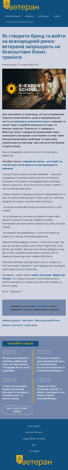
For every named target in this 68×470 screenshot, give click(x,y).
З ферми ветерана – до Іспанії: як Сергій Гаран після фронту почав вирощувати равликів (32, 165)
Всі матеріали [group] (13, 16)
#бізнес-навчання (12, 325)
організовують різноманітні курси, (30, 121)
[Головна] (20, 6)
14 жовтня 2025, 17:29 (29, 65)
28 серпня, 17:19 (9, 353)
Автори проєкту (34, 432)
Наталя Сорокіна (9, 65)
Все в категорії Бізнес (17, 410)
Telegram (42, 306)
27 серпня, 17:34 (44, 353)
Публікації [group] (43, 16)
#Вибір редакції (11, 320)
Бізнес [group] (57, 16)
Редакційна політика (34, 439)
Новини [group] (29, 16)
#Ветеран (27, 320)
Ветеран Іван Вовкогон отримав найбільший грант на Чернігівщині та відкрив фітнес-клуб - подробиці (16, 364)
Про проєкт (34, 426)
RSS (34, 445)
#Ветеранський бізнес (47, 320)
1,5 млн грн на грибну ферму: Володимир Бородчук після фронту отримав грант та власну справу (15, 392)
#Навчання (31, 325)
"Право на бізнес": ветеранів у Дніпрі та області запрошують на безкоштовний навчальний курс (50, 392)
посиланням (48, 151)
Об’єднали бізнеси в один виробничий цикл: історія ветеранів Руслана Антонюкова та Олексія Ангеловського (51, 364)
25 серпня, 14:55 (44, 381)
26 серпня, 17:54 (9, 381)
